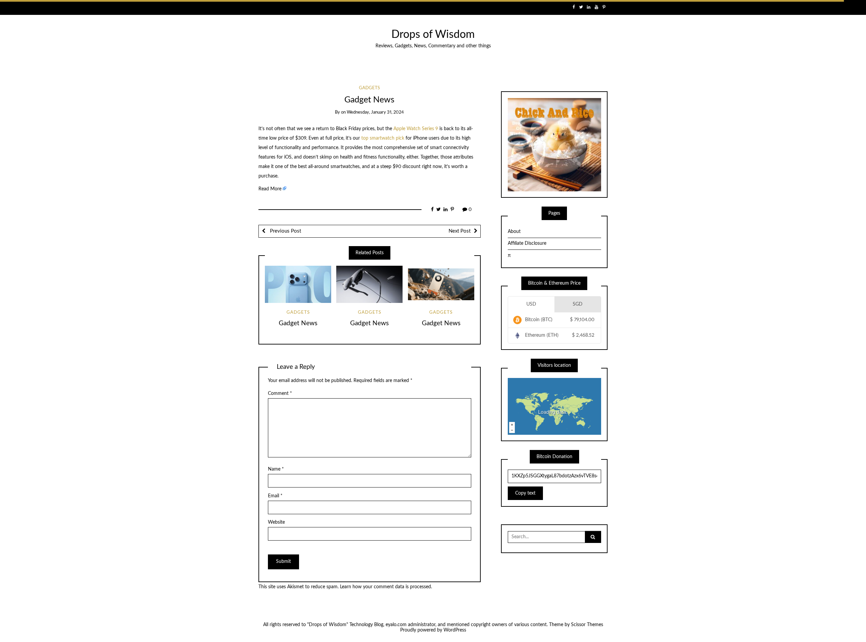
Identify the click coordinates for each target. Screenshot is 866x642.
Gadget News (298, 323)
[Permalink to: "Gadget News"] (298, 284)
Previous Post (285, 231)
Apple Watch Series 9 (415, 128)
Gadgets (369, 88)
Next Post (460, 231)
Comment (280, 393)
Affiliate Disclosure (527, 243)
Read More (269, 189)
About (514, 231)
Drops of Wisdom (433, 34)
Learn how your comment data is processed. (386, 587)
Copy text (525, 493)
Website (276, 522)
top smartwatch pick (382, 138)
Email (275, 496)
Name (276, 469)
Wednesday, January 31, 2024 (375, 112)
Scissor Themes (587, 624)
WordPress (454, 630)
